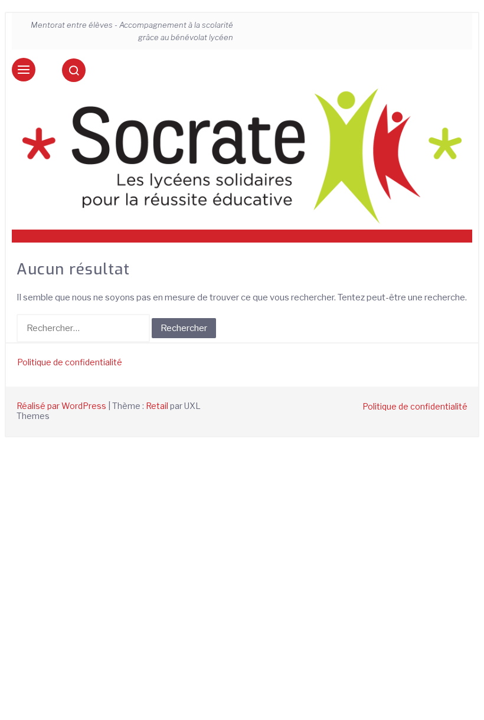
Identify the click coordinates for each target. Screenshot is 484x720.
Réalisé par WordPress (61, 406)
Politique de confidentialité (69, 362)
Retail (157, 406)
